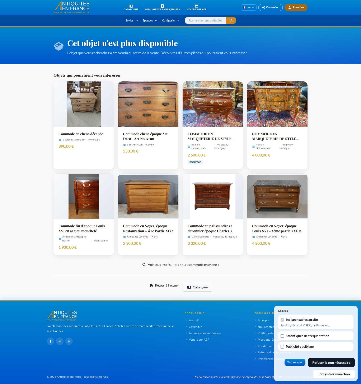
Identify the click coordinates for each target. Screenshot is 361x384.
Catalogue (200, 287)
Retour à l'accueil (167, 285)
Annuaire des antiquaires (205, 333)
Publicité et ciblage (300, 346)
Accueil (194, 320)
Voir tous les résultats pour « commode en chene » (183, 265)
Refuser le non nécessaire (331, 362)
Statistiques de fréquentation (307, 336)
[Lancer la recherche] (231, 20)
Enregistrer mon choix (334, 374)
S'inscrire (298, 7)
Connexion (272, 7)
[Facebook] (50, 341)
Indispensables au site (302, 319)
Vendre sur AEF (199, 339)
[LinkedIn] (60, 341)
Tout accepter (295, 362)
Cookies (283, 310)
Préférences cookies (271, 358)
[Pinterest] (69, 341)
